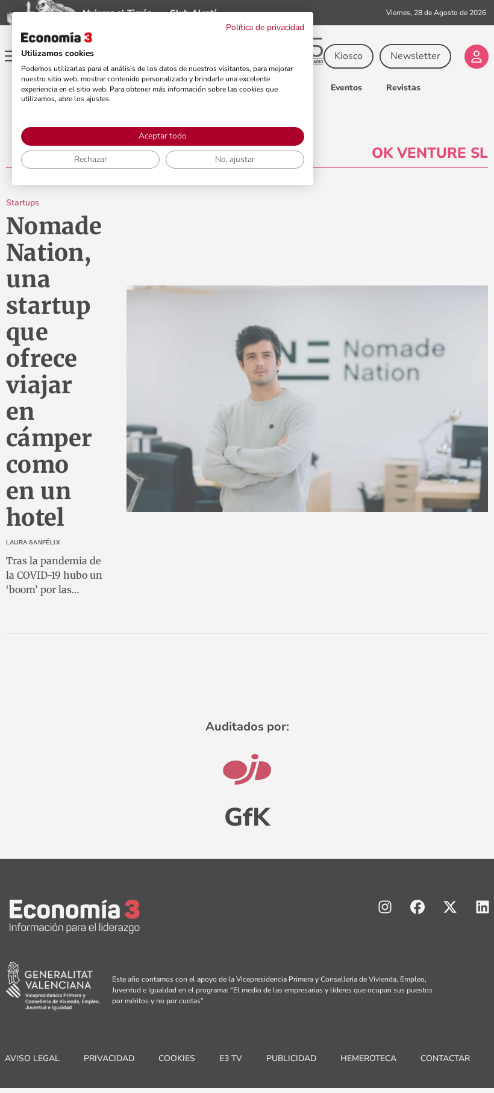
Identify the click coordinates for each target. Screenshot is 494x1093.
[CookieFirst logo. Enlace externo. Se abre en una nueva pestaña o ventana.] (56, 37)
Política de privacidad (265, 27)
